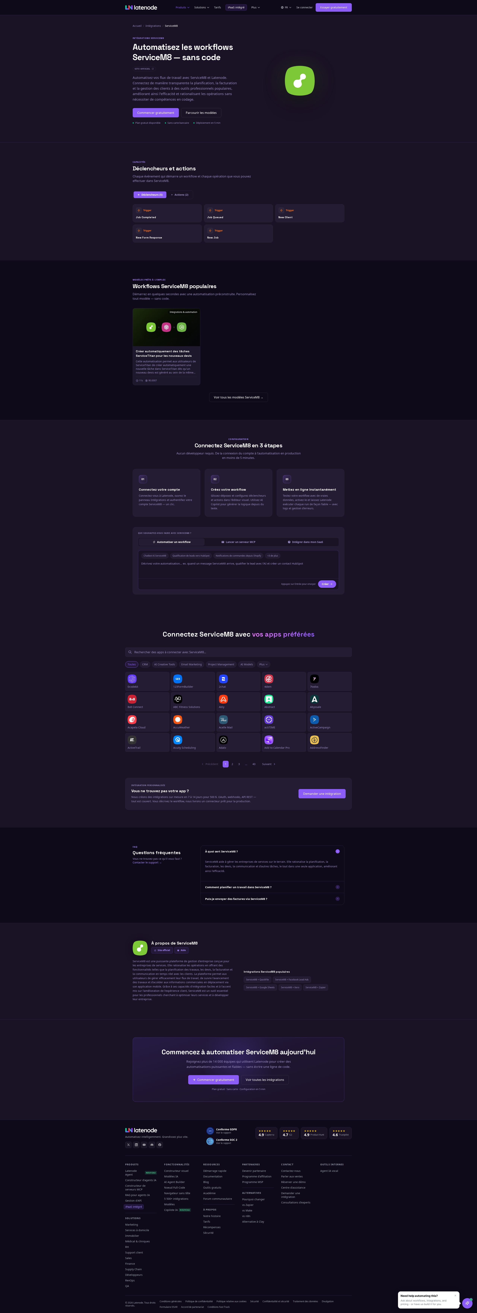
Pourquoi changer (253, 1199)
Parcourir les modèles (201, 113)
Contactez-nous (291, 1171)
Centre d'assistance (293, 1187)
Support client (134, 1252)
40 (253, 764)
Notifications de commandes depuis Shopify (238, 555)
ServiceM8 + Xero (290, 987)
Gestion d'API (133, 1200)
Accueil (137, 26)
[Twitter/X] (128, 1145)
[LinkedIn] (136, 1145)
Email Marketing (191, 664)
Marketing (131, 1224)
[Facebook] (160, 1145)
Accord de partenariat (192, 1307)
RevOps (130, 1280)
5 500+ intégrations (176, 1198)
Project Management (221, 664)
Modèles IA (171, 1176)
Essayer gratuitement (333, 7)
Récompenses (212, 1227)
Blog (206, 1182)
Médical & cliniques (137, 1241)
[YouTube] (144, 1145)
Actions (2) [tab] (181, 194)
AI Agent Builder (174, 1182)
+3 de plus (272, 555)
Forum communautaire (217, 1198)
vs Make (247, 1210)
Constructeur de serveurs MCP (135, 1187)
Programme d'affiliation (256, 1176)
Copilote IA (177, 1210)
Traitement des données (305, 1301)
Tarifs (217, 7)
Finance (130, 1263)
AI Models (247, 664)
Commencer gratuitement (155, 113)
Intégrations (153, 26)
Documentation (212, 1176)
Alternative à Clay (253, 1221)
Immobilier (132, 1235)
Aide (183, 950)
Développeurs (134, 1275)
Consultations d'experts (295, 1202)
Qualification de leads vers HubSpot (191, 555)
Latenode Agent (140, 1172)
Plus (254, 7)
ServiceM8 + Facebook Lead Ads (292, 979)
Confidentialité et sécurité (276, 1301)
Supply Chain (133, 1269)
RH (127, 1247)
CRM (145, 664)
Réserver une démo (293, 1182)
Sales (128, 1258)
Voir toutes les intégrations (265, 1080)
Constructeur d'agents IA (140, 1180)
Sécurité (208, 1233)
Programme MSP (252, 1182)
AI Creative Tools (164, 664)
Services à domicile (137, 1230)
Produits (181, 7)
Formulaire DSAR (168, 1307)
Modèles (169, 1204)
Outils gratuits (212, 1187)
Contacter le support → (147, 862)
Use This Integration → (167, 213)
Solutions (200, 7)
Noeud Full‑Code (174, 1187)
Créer (325, 584)
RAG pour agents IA (137, 1195)
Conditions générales (171, 1301)
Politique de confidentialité (199, 1301)
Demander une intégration (322, 794)
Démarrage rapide (214, 1171)
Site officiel (164, 950)
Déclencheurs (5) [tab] (152, 194)
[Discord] (152, 1145)
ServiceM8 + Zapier (316, 987)
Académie (209, 1193)
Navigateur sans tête (177, 1193)
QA (127, 1286)
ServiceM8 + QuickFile (257, 979)
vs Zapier (248, 1205)
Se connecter (304, 7)
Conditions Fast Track (219, 1307)
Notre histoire (212, 1216)
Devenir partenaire (254, 1171)
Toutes (132, 664)
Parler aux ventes (292, 1176)
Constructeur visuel (176, 1171)
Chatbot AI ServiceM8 (155, 555)
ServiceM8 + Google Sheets (260, 987)
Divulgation (328, 1301)
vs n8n (246, 1216)
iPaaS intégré (236, 7)
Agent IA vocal (329, 1171)
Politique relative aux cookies (232, 1301)
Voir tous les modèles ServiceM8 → (238, 397)
